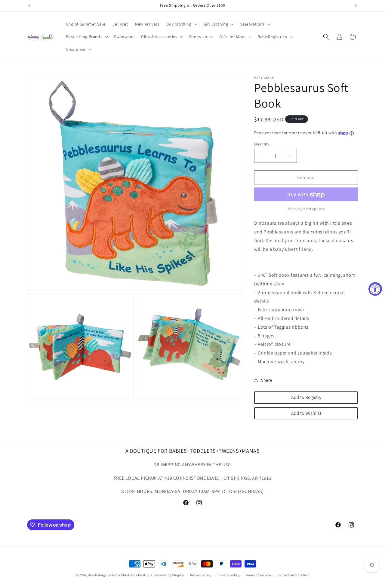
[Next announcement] (355, 5)
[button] (181, 24)
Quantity (261, 144)
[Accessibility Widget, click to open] (375, 289)
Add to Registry (306, 397)
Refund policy (200, 575)
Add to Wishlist (306, 413)
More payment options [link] (306, 209)
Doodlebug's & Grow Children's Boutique (120, 575)
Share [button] (266, 380)
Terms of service (258, 575)
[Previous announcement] (29, 5)
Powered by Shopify (168, 575)
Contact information (293, 575)
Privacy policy (228, 575)
